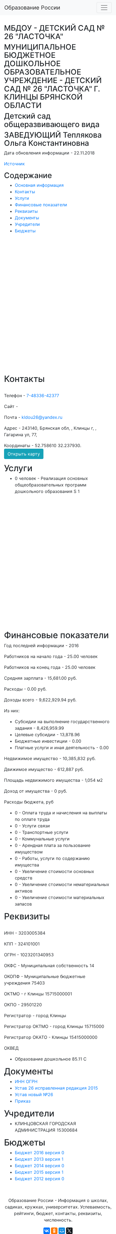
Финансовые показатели (41, 204)
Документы (27, 217)
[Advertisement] (58, 307)
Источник (14, 163)
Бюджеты (25, 230)
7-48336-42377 (42, 395)
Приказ (22, 1101)
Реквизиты (26, 211)
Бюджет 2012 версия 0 (39, 1178)
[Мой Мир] (62, 1230)
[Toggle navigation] (104, 7)
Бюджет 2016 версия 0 (39, 1152)
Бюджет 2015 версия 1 (39, 1172)
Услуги (22, 198)
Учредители (27, 224)
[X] (69, 1230)
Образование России (32, 7)
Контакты (25, 191)
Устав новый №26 (34, 1094)
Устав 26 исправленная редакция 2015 (56, 1088)
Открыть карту (24, 454)
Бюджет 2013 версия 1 (39, 1159)
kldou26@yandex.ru (42, 417)
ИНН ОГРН (26, 1081)
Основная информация (39, 185)
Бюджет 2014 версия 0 (39, 1165)
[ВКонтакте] (46, 1230)
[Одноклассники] (54, 1230)
